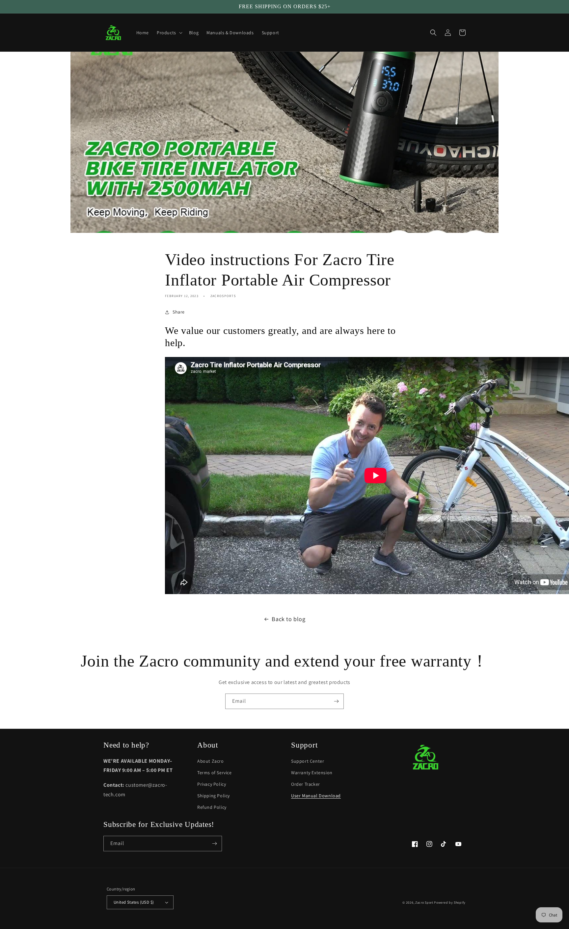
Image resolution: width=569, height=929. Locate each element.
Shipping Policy (213, 796)
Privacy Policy (211, 784)
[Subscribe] (336, 701)
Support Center (307, 761)
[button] (169, 33)
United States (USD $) (134, 902)
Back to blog (288, 619)
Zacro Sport (424, 902)
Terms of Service (214, 773)
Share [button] (179, 312)
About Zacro (210, 761)
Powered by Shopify (450, 902)
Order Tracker (305, 784)
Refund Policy (212, 807)
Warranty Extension (312, 773)
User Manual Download (316, 796)
